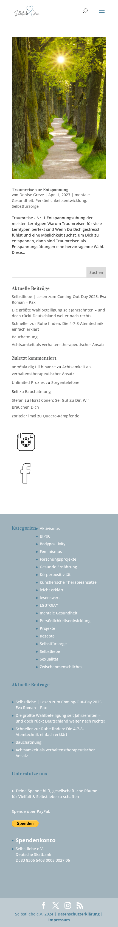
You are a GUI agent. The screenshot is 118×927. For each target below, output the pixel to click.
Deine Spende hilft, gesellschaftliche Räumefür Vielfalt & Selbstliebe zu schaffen (54, 793)
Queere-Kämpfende (61, 415)
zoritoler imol (24, 415)
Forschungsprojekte (58, 559)
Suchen (96, 272)
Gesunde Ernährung (58, 566)
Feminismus (51, 551)
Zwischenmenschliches (61, 666)
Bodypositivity (52, 543)
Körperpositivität (55, 574)
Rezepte (47, 636)
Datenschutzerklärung (79, 914)
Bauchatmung (25, 336)
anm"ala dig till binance (34, 366)
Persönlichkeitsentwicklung (60, 200)
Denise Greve (31, 194)
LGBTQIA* (49, 605)
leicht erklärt (51, 589)
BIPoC (45, 536)
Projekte (47, 628)
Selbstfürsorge (25, 206)
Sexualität (49, 659)
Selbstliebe (50, 651)
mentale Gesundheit (58, 613)
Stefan (18, 400)
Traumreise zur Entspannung (40, 189)
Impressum (59, 919)
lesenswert (50, 597)
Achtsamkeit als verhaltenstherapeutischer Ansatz (58, 344)
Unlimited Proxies (28, 382)
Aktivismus (50, 528)
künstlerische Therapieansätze (68, 582)
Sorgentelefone (65, 382)
